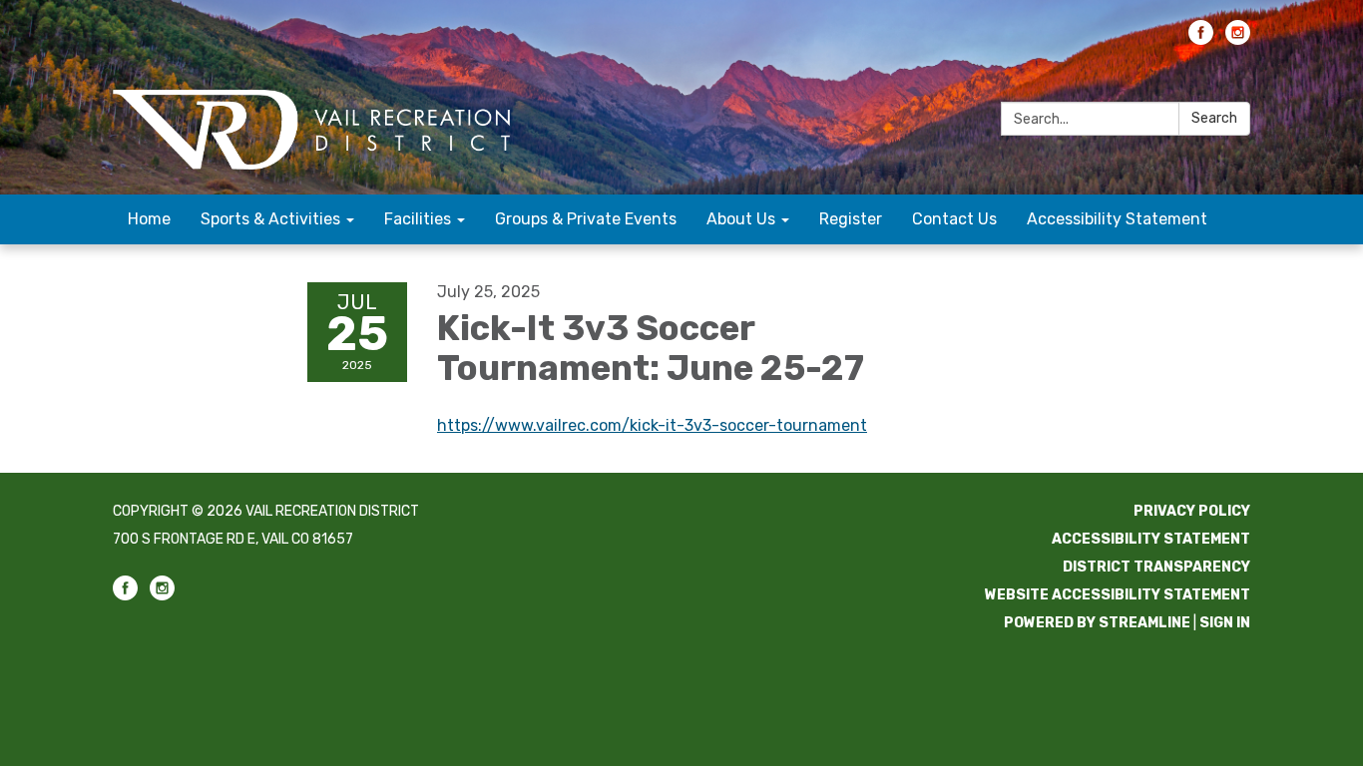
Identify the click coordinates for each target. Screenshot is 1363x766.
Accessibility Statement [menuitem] (1117, 218)
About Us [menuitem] (740, 218)
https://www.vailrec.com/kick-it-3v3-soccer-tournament (652, 425)
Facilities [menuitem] (417, 218)
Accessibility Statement (1151, 539)
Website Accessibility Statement (1117, 594)
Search (1214, 118)
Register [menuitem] (850, 218)
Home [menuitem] (149, 218)
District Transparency (1156, 567)
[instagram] (1237, 39)
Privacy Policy (1192, 511)
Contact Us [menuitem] (954, 218)
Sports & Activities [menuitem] (270, 218)
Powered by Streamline (1097, 622)
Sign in (1224, 622)
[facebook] (1200, 39)
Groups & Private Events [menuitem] (586, 218)
